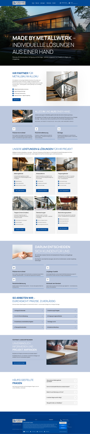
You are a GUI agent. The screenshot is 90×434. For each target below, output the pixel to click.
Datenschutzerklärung (63, 431)
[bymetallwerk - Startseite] (18, 3)
